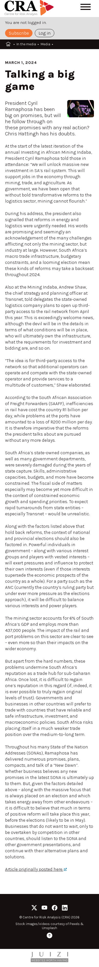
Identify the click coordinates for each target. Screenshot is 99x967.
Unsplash (49, 928)
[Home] (30, 8)
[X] (34, 908)
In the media (26, 44)
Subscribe (19, 33)
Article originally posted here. (34, 869)
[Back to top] (49, 936)
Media (45, 44)
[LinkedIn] (65, 908)
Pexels (75, 924)
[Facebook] (54, 908)
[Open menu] (85, 7)
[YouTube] (44, 908)
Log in (45, 33)
